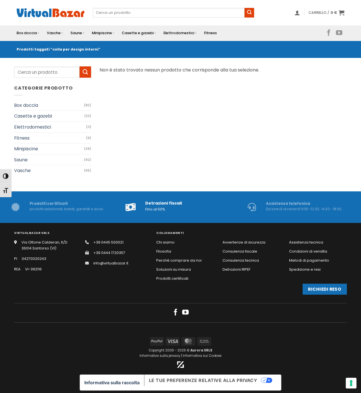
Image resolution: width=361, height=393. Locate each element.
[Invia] (249, 13)
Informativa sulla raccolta (112, 382)
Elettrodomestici (179, 33)
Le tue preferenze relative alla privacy (203, 380)
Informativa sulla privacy (160, 355)
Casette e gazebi (138, 33)
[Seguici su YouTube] (339, 33)
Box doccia (27, 33)
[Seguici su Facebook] (328, 33)
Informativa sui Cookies (202, 355)
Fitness (210, 33)
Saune (76, 33)
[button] (297, 12)
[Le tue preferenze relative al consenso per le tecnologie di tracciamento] (351, 383)
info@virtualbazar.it (110, 263)
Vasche (54, 33)
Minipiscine (102, 33)
